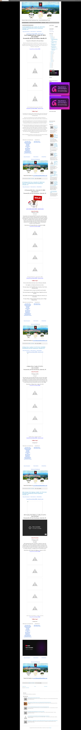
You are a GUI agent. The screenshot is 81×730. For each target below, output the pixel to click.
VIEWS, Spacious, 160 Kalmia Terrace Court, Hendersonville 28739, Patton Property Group (54, 136)
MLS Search (43, 22)
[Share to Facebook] (39, 178)
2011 (51, 67)
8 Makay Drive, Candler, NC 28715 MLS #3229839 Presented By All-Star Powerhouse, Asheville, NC (33, 348)
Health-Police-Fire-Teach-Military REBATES (35, 22)
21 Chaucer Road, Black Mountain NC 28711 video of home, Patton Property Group (56, 145)
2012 (51, 66)
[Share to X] (38, 178)
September (52, 52)
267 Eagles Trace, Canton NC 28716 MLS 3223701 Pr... (54, 50)
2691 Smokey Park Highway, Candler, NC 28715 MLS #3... (54, 47)
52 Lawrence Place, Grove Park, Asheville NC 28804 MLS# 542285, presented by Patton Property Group (54, 183)
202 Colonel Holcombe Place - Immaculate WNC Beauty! (53, 192)
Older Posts (45, 686)
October (52, 51)
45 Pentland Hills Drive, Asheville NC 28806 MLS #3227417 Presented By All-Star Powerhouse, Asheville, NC (33, 183)
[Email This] (37, 178)
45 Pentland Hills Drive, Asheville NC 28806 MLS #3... (54, 42)
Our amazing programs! (25, 22)
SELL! (47, 22)
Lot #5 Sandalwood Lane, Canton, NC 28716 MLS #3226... (54, 40)
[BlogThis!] (38, 682)
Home (35, 686)
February (52, 60)
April (51, 58)
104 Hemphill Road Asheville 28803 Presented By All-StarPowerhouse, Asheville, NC (54, 163)
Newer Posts (24, 686)
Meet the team (51, 122)
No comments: (32, 178)
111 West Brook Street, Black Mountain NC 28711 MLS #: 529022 (55, 155)
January (52, 61)
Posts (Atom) (27, 687)
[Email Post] (35, 178)
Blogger (50, 727)
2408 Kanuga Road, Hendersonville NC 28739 (56, 127)
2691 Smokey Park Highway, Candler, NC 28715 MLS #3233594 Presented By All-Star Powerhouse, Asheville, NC (34, 493)
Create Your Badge (51, 31)
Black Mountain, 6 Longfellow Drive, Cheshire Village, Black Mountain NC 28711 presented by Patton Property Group (42, 720)
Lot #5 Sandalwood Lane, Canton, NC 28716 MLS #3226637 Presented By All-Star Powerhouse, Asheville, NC (33, 28)
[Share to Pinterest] (40, 178)
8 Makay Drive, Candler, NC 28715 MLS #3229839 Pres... (54, 45)
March (52, 59)
